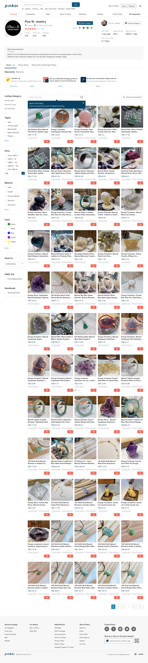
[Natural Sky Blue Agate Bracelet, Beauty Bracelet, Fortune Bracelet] (85, 282)
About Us (83, 628)
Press (81, 631)
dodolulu (28, 9)
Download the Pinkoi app (120, 641)
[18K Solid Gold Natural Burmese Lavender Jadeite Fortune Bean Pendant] (85, 490)
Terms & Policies (60, 637)
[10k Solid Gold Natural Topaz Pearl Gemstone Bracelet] (62, 490)
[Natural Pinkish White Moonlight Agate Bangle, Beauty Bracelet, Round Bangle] (109, 282)
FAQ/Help (58, 628)
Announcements (60, 634)
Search (76, 4)
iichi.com (83, 644)
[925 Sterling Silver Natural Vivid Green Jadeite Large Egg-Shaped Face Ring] (39, 117)
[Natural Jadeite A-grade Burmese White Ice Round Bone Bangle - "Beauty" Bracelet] (132, 365)
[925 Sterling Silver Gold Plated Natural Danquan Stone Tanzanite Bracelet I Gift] (62, 282)
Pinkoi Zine (8, 631)
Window (7, 641)
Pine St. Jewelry (114, 23)
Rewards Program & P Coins (64, 647)
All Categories (9, 628)
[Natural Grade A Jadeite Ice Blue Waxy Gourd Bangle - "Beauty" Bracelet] (132, 407)
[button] (85, 23)
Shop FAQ (33, 631)
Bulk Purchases (60, 631)
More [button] (7, 141)
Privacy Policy (59, 641)
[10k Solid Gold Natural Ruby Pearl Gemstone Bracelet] (109, 448)
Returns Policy (59, 644)
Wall (6, 637)
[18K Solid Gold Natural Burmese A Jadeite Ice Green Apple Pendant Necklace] (39, 448)
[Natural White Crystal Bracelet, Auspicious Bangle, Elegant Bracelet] (109, 158)
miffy (41, 9)
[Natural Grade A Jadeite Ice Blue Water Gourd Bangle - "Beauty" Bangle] (62, 448)
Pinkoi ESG (83, 634)
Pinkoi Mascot (84, 637)
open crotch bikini (51, 9)
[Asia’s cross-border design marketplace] (11, 6)
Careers (82, 641)
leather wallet (70, 9)
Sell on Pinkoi (114, 6)
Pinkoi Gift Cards (10, 634)
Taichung (35, 9)
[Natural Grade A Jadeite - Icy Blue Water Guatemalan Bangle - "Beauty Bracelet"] (85, 200)
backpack (61, 9)
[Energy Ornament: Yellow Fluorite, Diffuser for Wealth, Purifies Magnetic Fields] (132, 241)
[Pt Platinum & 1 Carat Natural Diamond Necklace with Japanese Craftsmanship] (85, 448)
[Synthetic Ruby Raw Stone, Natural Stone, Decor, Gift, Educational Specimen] (132, 158)
